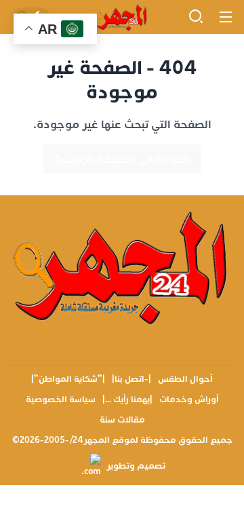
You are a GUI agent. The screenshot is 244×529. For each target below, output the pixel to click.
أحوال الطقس (185, 379)
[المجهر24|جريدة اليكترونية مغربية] (122, 17)
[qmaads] (122, 266)
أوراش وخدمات (189, 399)
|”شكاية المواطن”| (68, 379)
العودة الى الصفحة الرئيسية (122, 159)
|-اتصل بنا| (131, 379)
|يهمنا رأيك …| (127, 399)
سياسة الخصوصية (61, 399)
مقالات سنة (122, 420)
